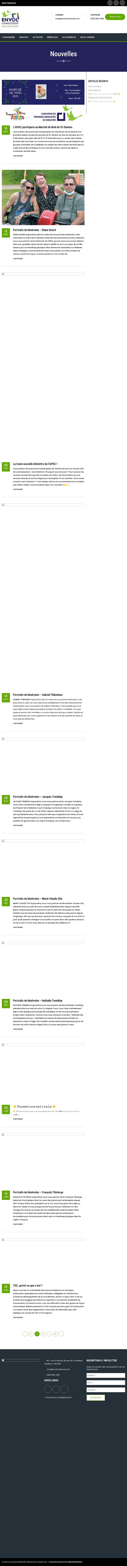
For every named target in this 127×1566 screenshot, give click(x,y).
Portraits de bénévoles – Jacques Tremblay (38, 796)
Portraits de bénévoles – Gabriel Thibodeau (37, 695)
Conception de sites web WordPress (65, 1562)
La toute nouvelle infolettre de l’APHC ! (35, 464)
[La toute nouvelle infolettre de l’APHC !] (43, 366)
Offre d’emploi (94, 86)
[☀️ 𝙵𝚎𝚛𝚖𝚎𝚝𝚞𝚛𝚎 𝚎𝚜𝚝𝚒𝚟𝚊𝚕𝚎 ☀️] (43, 1072)
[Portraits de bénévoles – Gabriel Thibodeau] (43, 596)
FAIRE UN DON (115, 17)
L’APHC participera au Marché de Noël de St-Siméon (42, 127)
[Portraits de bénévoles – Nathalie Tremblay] (43, 968)
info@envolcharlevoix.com (67, 18)
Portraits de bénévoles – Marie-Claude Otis (37, 898)
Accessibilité (69, 37)
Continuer (18, 156)
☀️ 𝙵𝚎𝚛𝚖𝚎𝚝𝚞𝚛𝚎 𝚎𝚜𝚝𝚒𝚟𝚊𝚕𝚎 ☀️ (34, 1106)
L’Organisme (8, 37)
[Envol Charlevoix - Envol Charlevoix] (10, 18)
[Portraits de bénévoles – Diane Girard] (43, 197)
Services (23, 37)
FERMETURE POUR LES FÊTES (100, 97)
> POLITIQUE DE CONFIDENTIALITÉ (57, 1397)
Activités (38, 37)
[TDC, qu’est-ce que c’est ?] (43, 1259)
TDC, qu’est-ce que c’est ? (28, 1285)
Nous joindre (87, 37)
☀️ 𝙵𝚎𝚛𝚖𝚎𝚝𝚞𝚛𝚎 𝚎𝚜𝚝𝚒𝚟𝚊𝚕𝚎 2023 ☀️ (104, 94)
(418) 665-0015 (97, 18)
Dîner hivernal (94, 90)
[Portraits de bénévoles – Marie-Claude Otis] (43, 867)
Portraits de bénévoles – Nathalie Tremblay (37, 1000)
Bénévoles (52, 37)
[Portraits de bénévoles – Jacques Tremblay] (43, 765)
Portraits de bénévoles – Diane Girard (34, 230)
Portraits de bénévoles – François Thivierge (38, 1192)
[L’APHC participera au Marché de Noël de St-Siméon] (43, 101)
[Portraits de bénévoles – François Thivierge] (43, 1160)
